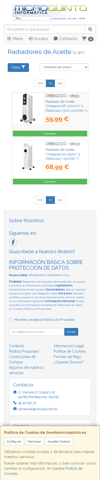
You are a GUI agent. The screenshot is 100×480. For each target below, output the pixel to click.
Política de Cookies (70, 351)
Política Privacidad (24, 351)
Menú (17, 38)
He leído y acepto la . (44, 320)
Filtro (16, 67)
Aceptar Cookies (59, 441)
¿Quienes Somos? (69, 362)
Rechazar (34, 441)
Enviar (71, 332)
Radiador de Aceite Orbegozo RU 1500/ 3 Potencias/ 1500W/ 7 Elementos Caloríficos (63, 156)
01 (50, 83)
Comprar (50, 133)
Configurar (14, 441)
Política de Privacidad (37, 308)
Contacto (67, 38)
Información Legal (69, 346)
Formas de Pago (67, 357)
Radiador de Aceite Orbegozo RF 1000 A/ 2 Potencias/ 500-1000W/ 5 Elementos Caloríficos (66, 108)
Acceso (40, 38)
